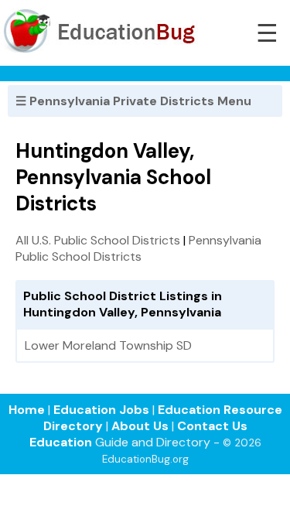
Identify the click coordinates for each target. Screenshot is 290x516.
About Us (140, 426)
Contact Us (212, 426)
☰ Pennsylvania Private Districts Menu (133, 101)
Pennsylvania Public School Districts (138, 248)
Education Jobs (101, 410)
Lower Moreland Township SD (108, 345)
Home (27, 410)
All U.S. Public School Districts (97, 240)
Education (60, 442)
